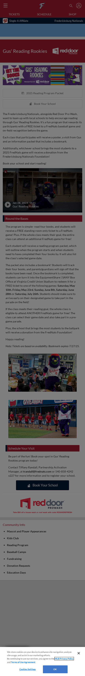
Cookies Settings (27, 669)
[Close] (78, 653)
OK (55, 669)
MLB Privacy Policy (64, 658)
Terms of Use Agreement (23, 662)
